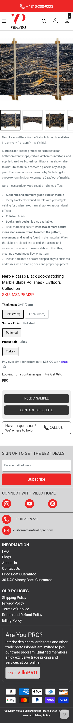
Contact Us (11, 568)
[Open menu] (4, 21)
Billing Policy (12, 620)
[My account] (55, 21)
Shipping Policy (14, 597)
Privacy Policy (13, 603)
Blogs (6, 557)
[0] (67, 21)
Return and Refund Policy (22, 615)
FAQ (5, 551)
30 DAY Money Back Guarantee (27, 580)
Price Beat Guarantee (19, 574)
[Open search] (44, 21)
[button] (15, 226)
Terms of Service (15, 609)
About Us (9, 563)
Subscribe (36, 479)
